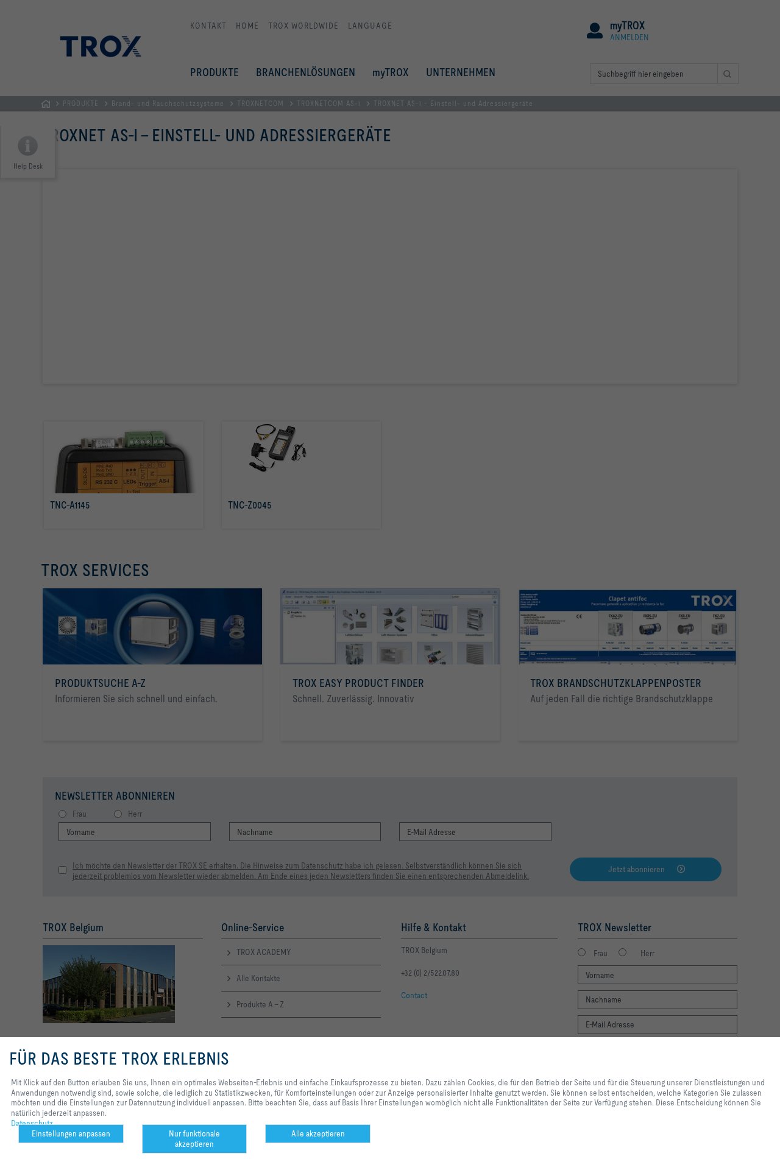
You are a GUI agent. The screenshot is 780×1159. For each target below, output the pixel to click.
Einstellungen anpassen (71, 1133)
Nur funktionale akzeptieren (194, 1139)
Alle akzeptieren (318, 1133)
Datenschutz (32, 1123)
